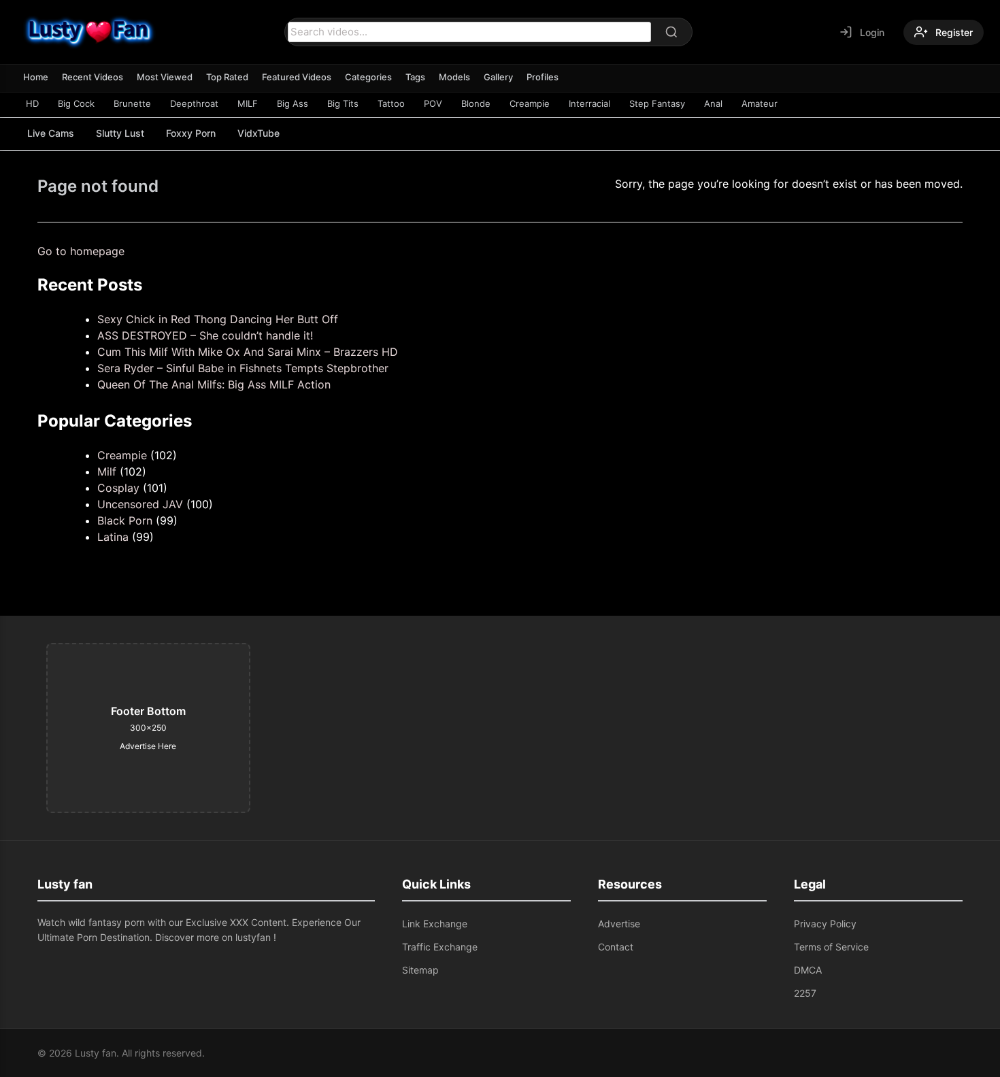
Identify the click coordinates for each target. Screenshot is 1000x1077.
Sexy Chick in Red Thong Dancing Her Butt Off (217, 319)
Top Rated (227, 76)
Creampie (530, 103)
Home (35, 76)
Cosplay (118, 488)
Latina (113, 537)
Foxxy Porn (191, 133)
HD (32, 103)
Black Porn (124, 520)
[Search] (671, 32)
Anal (713, 103)
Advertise (619, 923)
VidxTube (258, 133)
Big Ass (292, 103)
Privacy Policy (825, 923)
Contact (615, 946)
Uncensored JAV (140, 504)
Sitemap (420, 970)
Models (454, 76)
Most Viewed (165, 76)
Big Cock (76, 103)
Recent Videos (92, 76)
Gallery (498, 76)
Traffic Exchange (440, 946)
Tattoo (391, 103)
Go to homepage (80, 251)
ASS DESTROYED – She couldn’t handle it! (205, 335)
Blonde (475, 103)
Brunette (132, 103)
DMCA (808, 970)
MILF (247, 103)
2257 (805, 993)
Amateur (759, 103)
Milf (106, 471)
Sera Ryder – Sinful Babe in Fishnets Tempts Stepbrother (242, 368)
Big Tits (343, 103)
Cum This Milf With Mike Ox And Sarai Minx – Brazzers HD (247, 352)
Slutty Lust (120, 133)
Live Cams (50, 133)
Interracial (589, 103)
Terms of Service (831, 946)
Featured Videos (296, 76)
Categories (368, 76)
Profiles (543, 76)
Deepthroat (194, 103)
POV (433, 103)
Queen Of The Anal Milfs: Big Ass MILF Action (214, 384)
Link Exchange (434, 923)
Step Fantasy (657, 103)
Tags (415, 76)
